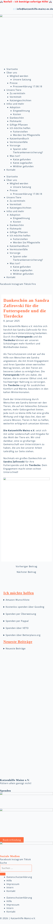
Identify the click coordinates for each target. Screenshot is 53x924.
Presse (14, 83)
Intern (10, 887)
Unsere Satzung (22, 79)
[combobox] (16, 868)
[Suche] (2, 874)
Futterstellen (20, 131)
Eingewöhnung (21, 110)
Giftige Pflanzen (19, 124)
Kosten (17, 114)
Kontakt (11, 169)
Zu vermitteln (17, 93)
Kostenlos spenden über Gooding (25, 606)
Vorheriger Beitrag (26, 566)
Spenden (5, 790)
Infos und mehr (15, 103)
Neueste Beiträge (16, 648)
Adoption (15, 107)
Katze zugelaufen (22, 162)
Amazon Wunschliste (17, 599)
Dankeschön (17, 117)
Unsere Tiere (14, 89)
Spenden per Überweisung (21, 613)
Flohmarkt (15, 121)
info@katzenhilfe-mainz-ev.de (35, 8)
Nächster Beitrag (26, 572)
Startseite (12, 69)
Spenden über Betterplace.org (23, 635)
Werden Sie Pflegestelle (26, 135)
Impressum (13, 884)
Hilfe (9, 880)
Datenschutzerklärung (19, 877)
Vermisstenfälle (19, 142)
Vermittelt (15, 96)
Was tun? (15, 155)
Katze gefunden (22, 159)
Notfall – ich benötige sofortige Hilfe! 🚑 (28, 1)
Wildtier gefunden (23, 166)
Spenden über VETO (17, 628)
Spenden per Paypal (17, 620)
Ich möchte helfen (20, 128)
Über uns (12, 72)
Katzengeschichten (20, 100)
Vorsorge (15, 145)
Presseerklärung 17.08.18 (27, 86)
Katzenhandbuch (19, 138)
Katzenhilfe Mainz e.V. (15, 780)
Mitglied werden (19, 76)
